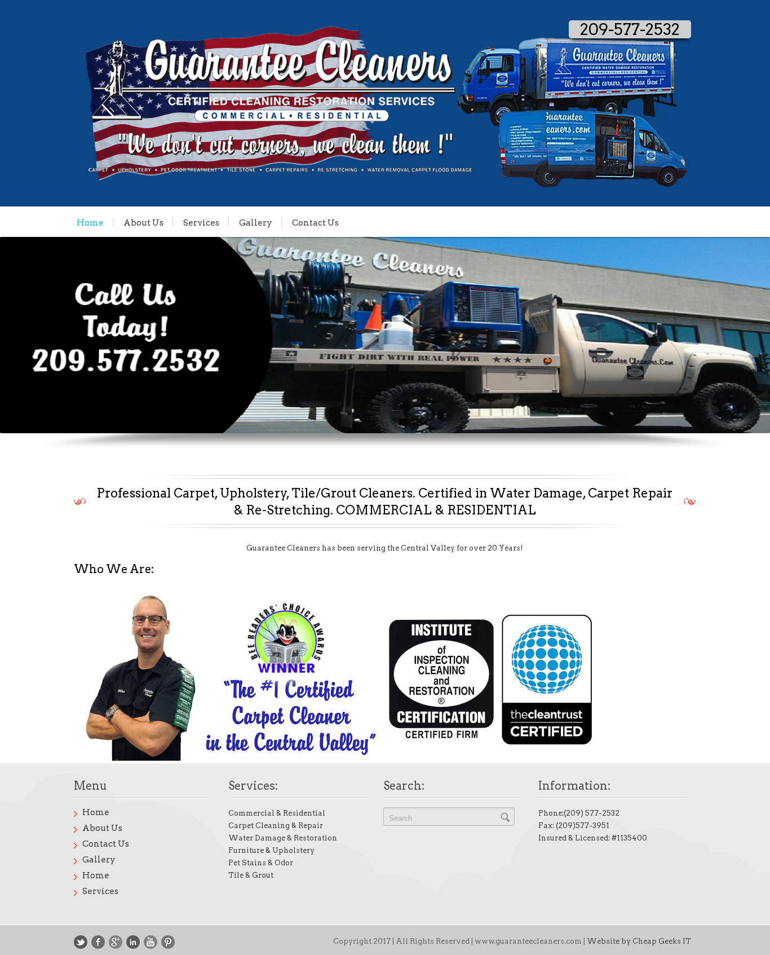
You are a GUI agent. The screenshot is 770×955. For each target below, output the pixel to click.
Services (201, 222)
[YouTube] (150, 942)
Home (90, 222)
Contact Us (315, 222)
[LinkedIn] (133, 942)
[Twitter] (80, 942)
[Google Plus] (115, 942)
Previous (72, 344)
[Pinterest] (168, 942)
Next (698, 344)
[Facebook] (98, 942)
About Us (143, 222)
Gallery (255, 222)
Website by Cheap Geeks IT (639, 941)
